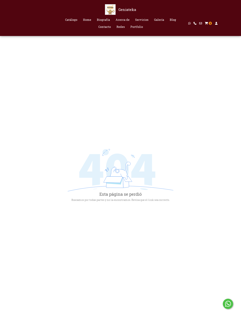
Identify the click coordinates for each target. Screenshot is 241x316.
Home (87, 20)
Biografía (103, 20)
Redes (120, 27)
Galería (159, 20)
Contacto (104, 27)
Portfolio (136, 27)
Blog (173, 20)
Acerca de (122, 20)
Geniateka (127, 9)
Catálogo (71, 20)
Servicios (141, 20)
